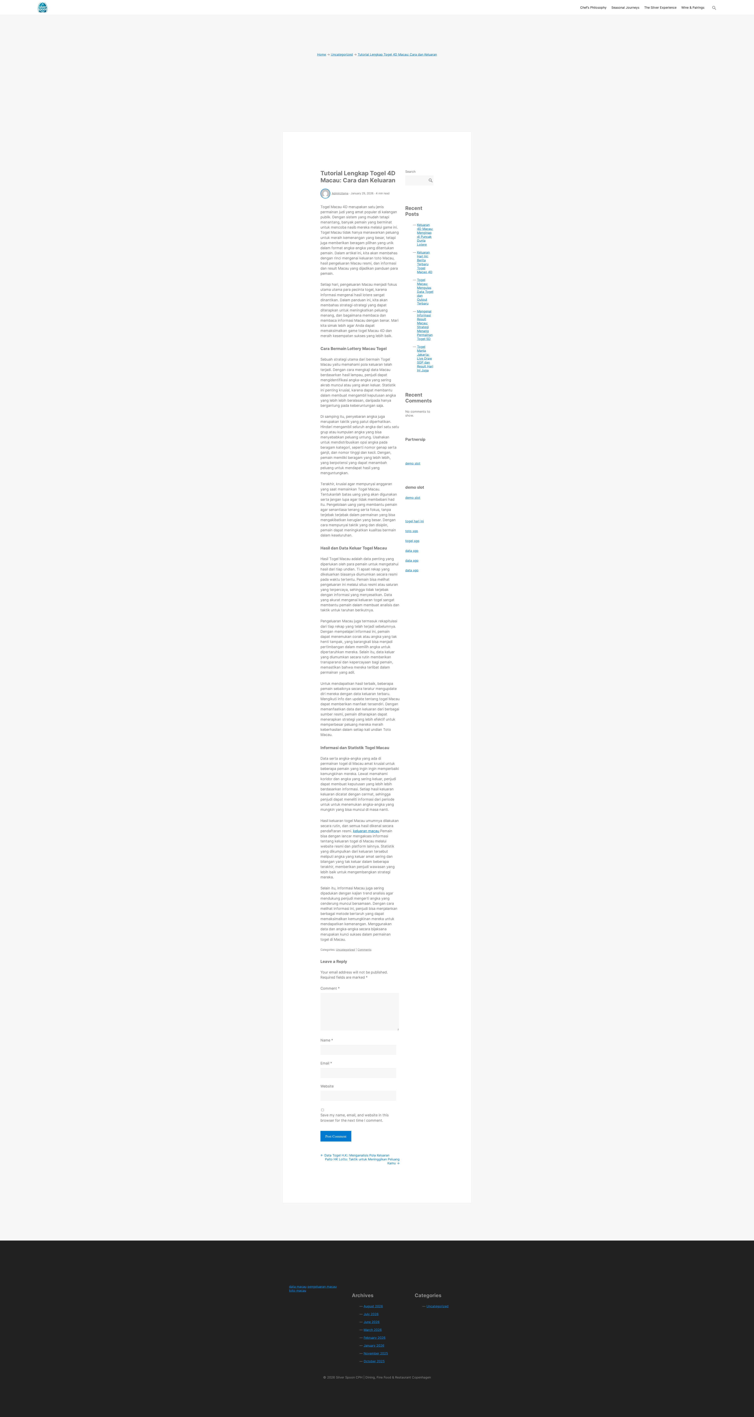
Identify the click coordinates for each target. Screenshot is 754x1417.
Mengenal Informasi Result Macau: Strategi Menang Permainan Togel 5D (425, 325)
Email (326, 1063)
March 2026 (373, 1330)
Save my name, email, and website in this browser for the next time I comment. (354, 1117)
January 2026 (374, 1345)
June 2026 (372, 1322)
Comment (330, 988)
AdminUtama (340, 193)
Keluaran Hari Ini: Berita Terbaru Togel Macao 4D (424, 262)
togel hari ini (414, 521)
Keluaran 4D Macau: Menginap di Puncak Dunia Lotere (425, 234)
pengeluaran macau (322, 1286)
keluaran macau (366, 831)
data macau (298, 1286)
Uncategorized (345, 949)
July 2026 (371, 1314)
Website (327, 1086)
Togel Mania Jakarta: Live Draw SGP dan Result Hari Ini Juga (425, 358)
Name (326, 1040)
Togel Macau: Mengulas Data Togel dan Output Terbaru (425, 291)
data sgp (411, 551)
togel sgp (412, 541)
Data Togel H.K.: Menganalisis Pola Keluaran (354, 1155)
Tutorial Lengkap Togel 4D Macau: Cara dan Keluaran (357, 177)
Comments (364, 949)
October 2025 (374, 1361)
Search (410, 172)
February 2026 (374, 1338)
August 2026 (373, 1306)
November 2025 (376, 1353)
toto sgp (411, 531)
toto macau (297, 1290)
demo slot (412, 463)
